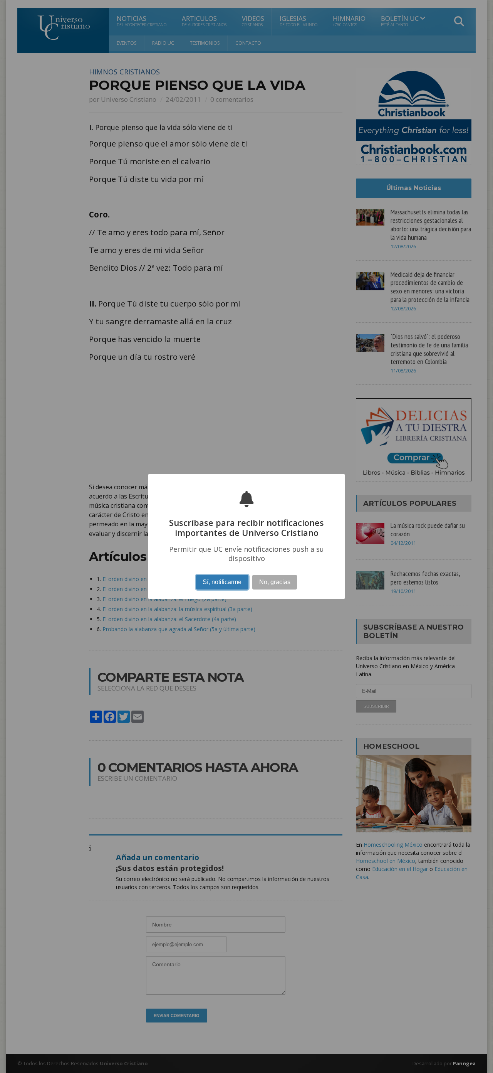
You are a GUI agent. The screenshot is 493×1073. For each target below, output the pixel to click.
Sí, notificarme (222, 582)
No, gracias (274, 582)
